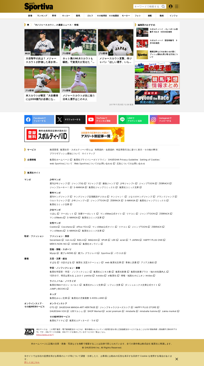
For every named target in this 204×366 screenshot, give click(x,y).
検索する (163, 6)
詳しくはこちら (32, 362)
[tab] (54, 16)
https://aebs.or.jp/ (45, 335)
